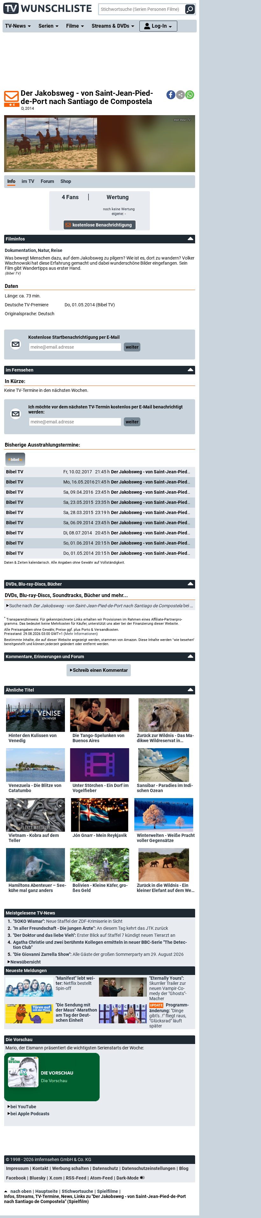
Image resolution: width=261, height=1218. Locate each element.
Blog (183, 1168)
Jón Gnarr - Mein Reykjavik (100, 835)
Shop (65, 181)
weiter (132, 347)
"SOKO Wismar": (68, 921)
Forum (47, 181)
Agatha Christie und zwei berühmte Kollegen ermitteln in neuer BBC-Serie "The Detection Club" (100, 945)
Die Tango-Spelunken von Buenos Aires (98, 738)
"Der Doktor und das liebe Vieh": (94, 935)
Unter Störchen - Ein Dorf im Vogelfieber (101, 788)
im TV (28, 181)
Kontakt (40, 1168)
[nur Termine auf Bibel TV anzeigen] (15, 459)
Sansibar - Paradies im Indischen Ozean (165, 788)
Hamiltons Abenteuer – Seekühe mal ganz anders (37, 888)
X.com (55, 1177)
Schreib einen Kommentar (100, 670)
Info (11, 181)
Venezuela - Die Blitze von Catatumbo (35, 788)
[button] (170, 94)
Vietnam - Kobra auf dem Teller (34, 838)
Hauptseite (46, 1191)
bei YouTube (23, 1106)
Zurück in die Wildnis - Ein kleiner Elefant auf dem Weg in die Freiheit (165, 888)
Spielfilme (107, 1191)
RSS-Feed (76, 1177)
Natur (43, 250)
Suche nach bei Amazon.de (111, 605)
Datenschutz (105, 1168)
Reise (56, 250)
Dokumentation (20, 250)
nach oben (21, 1191)
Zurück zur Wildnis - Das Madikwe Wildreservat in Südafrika (165, 738)
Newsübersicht (26, 961)
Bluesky (38, 1177)
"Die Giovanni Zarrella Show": (98, 954)
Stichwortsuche (77, 1191)
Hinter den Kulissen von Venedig (33, 738)
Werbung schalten (70, 1168)
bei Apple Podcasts (30, 1113)
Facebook (16, 1177)
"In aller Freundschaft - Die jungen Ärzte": (90, 928)
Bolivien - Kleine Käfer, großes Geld (100, 888)
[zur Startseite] (47, 6)
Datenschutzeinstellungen (148, 1168)
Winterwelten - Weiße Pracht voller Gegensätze (166, 838)
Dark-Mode (128, 1177)
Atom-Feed (101, 1177)
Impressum (17, 1168)
